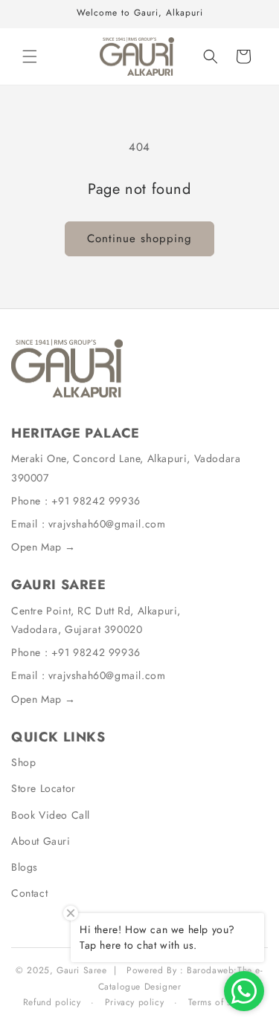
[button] (29, 56)
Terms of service (222, 1002)
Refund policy (52, 1002)
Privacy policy (134, 1002)
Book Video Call (50, 815)
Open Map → (43, 546)
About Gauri (41, 841)
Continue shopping (139, 238)
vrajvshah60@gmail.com (107, 523)
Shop (23, 762)
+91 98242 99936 (96, 500)
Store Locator (43, 788)
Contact (29, 893)
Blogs (24, 867)
